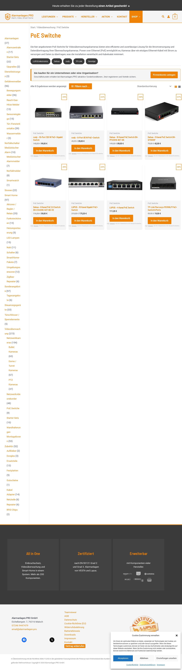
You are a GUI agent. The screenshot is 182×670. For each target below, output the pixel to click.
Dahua (57, 61)
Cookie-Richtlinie (132, 665)
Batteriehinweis (72, 631)
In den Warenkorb (45, 150)
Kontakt (68, 642)
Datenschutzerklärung (147, 665)
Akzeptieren (123, 658)
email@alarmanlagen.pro (24, 629)
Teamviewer (70, 612)
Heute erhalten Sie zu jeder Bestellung (89, 5)
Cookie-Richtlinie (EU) (75, 623)
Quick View (48, 128)
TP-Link (79, 61)
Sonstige (91, 61)
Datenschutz (70, 619)
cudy (68, 61)
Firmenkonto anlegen (164, 75)
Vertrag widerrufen (74, 646)
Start (33, 27)
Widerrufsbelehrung (74, 627)
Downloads (70, 634)
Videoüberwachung (46, 27)
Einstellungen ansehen (167, 658)
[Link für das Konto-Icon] (168, 16)
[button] (176, 635)
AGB (66, 616)
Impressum (161, 665)
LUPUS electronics (40, 61)
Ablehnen (144, 658)
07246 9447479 (20, 625)
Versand (36, 156)
